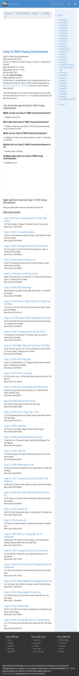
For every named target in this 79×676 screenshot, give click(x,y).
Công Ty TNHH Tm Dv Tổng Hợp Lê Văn (21, 412)
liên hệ (27, 96)
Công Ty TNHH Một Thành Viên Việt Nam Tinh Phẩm (27, 345)
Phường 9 (62, 97)
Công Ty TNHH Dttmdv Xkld (16, 606)
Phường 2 (62, 78)
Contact (11, 674)
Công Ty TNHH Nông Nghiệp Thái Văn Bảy (22, 592)
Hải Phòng (11, 649)
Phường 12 (63, 57)
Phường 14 (63, 62)
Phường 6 (62, 89)
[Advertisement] (27, 33)
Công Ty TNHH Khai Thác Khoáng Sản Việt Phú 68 (26, 387)
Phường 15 (63, 73)
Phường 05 (63, 31)
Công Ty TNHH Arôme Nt (15, 520)
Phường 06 (63, 33)
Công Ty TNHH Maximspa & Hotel (19, 464)
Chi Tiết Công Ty (11, 4)
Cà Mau (61, 651)
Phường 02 (63, 23)
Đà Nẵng (36, 646)
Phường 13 (7, 86)
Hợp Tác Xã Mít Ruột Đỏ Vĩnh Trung (19, 401)
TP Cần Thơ (63, 643)
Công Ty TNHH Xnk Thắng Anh (17, 359)
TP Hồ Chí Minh (23, 86)
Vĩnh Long (62, 646)
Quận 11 (15, 86)
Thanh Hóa (36, 640)
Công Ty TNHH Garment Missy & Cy (19, 259)
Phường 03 (63, 25)
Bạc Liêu (61, 649)
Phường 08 (63, 38)
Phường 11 (63, 54)
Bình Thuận (37, 649)
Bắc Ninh (10, 643)
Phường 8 (62, 94)
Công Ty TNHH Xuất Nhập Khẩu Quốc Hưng (23, 437)
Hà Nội (10, 640)
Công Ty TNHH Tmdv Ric (15, 451)
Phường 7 (62, 91)
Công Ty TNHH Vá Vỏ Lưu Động (18, 373)
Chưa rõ (62, 104)
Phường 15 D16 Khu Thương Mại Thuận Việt (66, 67)
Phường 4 (62, 83)
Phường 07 (63, 36)
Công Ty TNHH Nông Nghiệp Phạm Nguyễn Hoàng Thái (28, 581)
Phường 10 (63, 46)
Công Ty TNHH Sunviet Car (16, 509)
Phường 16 (63, 75)
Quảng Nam (37, 643)
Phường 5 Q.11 (64, 52)
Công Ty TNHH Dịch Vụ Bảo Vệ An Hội (21, 273)
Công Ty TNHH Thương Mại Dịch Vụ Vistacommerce (27, 620)
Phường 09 (63, 41)
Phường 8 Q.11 (64, 49)
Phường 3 (62, 81)
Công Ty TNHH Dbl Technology (17, 287)
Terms (4, 674)
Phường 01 (63, 20)
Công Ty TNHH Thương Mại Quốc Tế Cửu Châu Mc (26, 550)
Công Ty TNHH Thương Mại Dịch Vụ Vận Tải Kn (25, 331)
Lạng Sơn (11, 646)
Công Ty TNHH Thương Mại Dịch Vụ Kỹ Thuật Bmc (26, 246)
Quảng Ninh (11, 651)
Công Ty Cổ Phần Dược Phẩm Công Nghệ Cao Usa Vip (27, 318)
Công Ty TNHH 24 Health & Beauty (19, 232)
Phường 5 (62, 86)
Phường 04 (63, 28)
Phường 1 (62, 44)
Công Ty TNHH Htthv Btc (15, 426)
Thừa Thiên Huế (38, 651)
